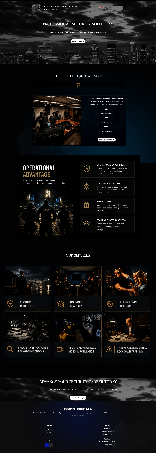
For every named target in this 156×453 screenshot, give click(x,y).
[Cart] (99, 7)
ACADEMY (64, 6)
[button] (50, 9)
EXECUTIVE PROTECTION (51, 6)
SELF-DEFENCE (72, 6)
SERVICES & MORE (49, 9)
